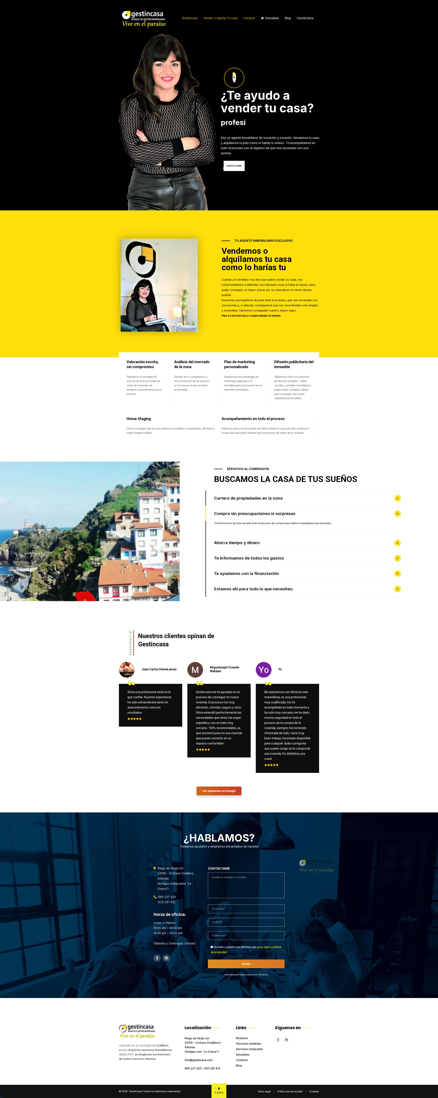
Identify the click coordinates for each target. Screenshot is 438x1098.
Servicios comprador (249, 1049)
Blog (239, 1065)
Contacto (242, 1060)
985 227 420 (193, 1068)
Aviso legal (264, 1091)
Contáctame (305, 18)
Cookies (314, 1091)
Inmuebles (242, 1054)
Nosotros (242, 1038)
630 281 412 (212, 1068)
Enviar (246, 964)
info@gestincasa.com (198, 1060)
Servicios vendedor (248, 1043)
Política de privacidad (289, 1091)
